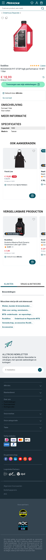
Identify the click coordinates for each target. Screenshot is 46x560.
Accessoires (7, 327)
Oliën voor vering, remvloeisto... (15, 310)
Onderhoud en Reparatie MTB (27, 319)
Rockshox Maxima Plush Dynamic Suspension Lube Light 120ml (16, 243)
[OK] (40, 370)
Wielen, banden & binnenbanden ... (16, 306)
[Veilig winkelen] (23, 442)
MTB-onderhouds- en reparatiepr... (17, 314)
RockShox (4, 65)
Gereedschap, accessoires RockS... (17, 323)
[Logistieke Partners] (23, 474)
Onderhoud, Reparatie (11, 13)
